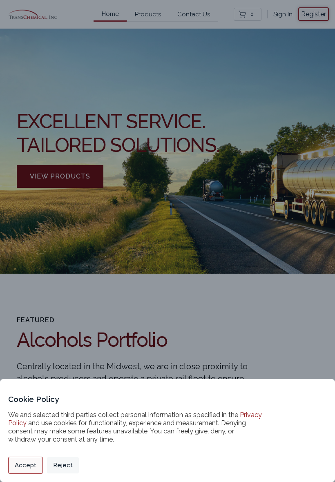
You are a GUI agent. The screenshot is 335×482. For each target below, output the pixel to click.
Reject (63, 465)
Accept (25, 465)
